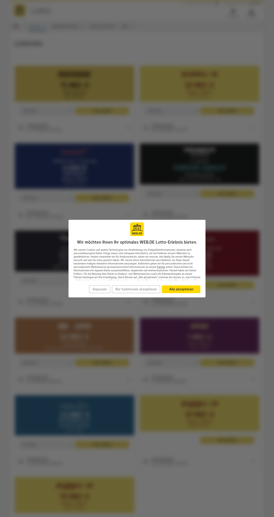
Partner (161, 266)
